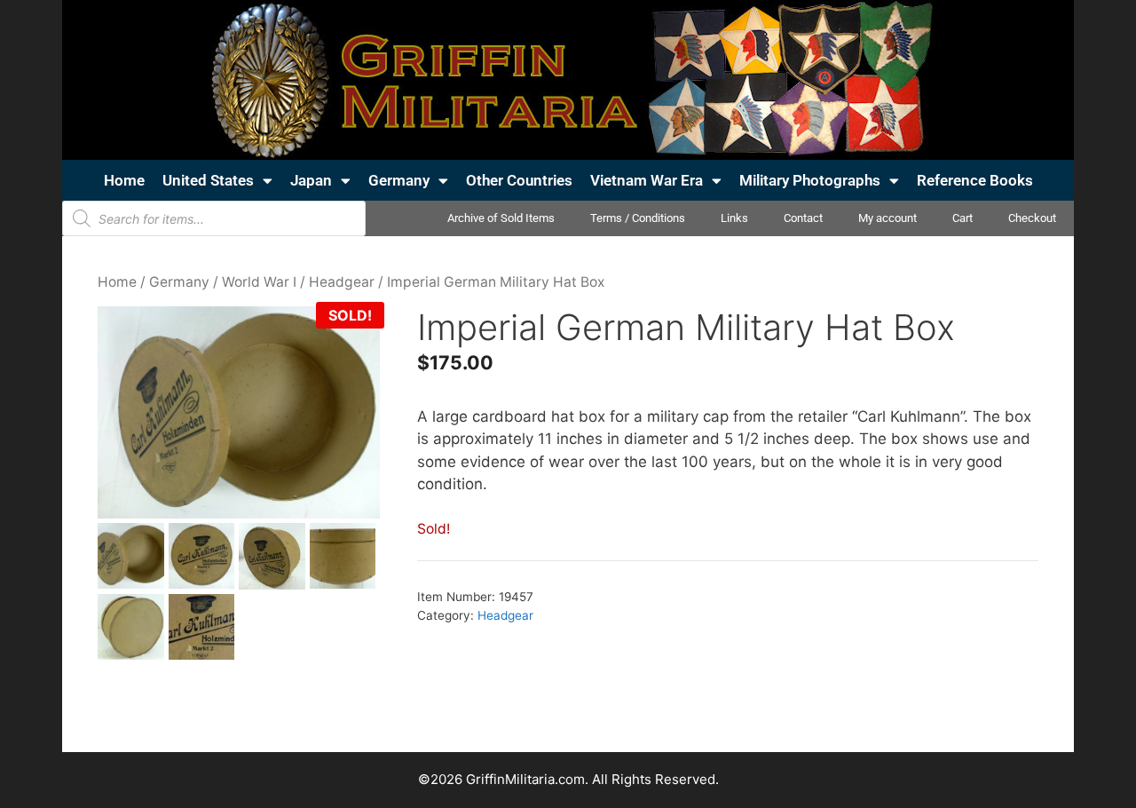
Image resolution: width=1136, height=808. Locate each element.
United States (208, 180)
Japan (311, 180)
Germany (399, 180)
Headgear (342, 281)
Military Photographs (809, 180)
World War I (259, 281)
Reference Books (975, 180)
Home (124, 180)
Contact (803, 218)
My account (887, 218)
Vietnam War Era (646, 180)
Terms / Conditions (637, 218)
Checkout (1032, 218)
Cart (962, 218)
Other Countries (519, 180)
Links (734, 218)
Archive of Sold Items (501, 218)
